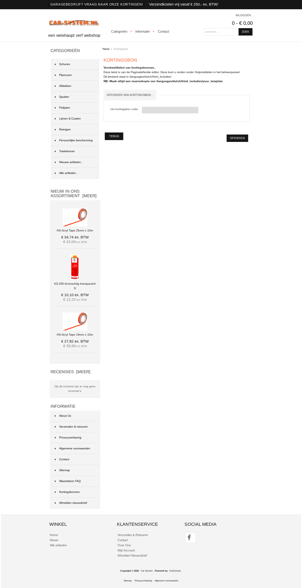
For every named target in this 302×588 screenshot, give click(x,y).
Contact (163, 31)
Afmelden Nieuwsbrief (132, 555)
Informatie (142, 31)
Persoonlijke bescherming (76, 140)
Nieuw (54, 540)
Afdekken (65, 85)
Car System (147, 571)
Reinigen (65, 129)
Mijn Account (126, 550)
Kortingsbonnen (69, 492)
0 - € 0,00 (242, 23)
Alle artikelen (58, 545)
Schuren (64, 64)
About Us (65, 415)
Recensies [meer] (70, 371)
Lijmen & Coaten (70, 118)
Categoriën (119, 31)
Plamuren (65, 75)
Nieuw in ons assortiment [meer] (74, 193)
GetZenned (175, 571)
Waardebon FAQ (70, 481)
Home (106, 49)
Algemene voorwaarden (74, 448)
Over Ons (124, 545)
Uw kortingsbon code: (124, 109)
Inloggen (243, 15)
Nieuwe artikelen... (71, 162)
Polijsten (64, 107)
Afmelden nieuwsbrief (73, 502)
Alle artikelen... (68, 173)
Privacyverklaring (70, 437)
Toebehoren (67, 151)
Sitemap (64, 470)
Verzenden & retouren (73, 426)
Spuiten (64, 96)
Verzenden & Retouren (133, 535)
